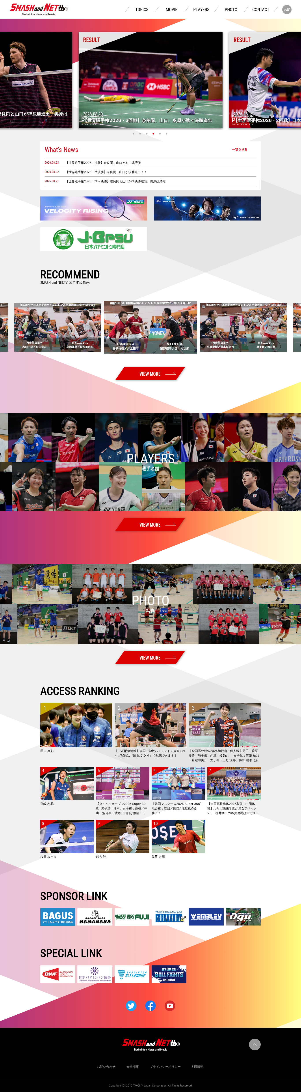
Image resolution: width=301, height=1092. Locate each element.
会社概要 (132, 1066)
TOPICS (141, 9)
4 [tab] (154, 133)
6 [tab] (167, 133)
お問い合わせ (106, 1066)
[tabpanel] (150, 80)
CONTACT (260, 9)
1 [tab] (134, 133)
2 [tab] (140, 133)
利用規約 (198, 1066)
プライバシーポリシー (165, 1066)
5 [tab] (160, 133)
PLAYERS (201, 9)
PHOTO (231, 9)
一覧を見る (239, 149)
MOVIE (171, 9)
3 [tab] (147, 133)
